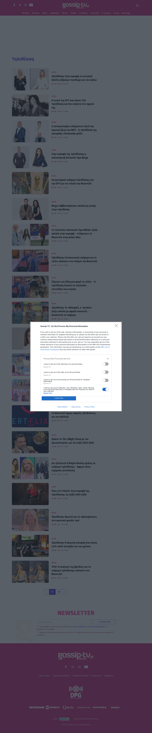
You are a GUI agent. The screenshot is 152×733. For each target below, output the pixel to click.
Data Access (76, 407)
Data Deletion (62, 407)
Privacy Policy (89, 407)
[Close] (117, 326)
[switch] (105, 364)
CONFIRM (59, 398)
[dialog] (76, 366)
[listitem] (76, 358)
